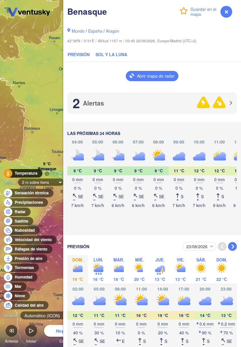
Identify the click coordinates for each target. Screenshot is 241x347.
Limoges (57, 109)
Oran (31, 289)
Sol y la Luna (111, 54)
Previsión (79, 54)
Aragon (112, 31)
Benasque (47, 168)
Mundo (78, 31)
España (95, 31)
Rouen (54, 37)
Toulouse (59, 151)
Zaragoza (28, 187)
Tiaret (58, 294)
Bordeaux (32, 128)
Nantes (19, 82)
